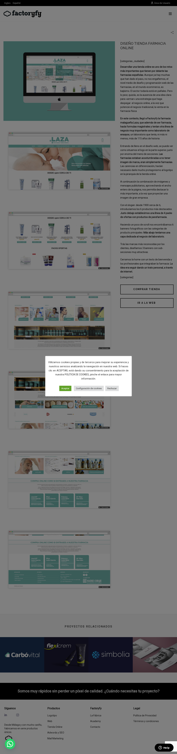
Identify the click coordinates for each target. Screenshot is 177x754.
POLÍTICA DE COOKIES (77, 374)
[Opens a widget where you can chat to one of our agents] (164, 748)
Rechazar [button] (112, 388)
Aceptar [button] (65, 388)
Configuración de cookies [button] (89, 388)
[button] (10, 744)
